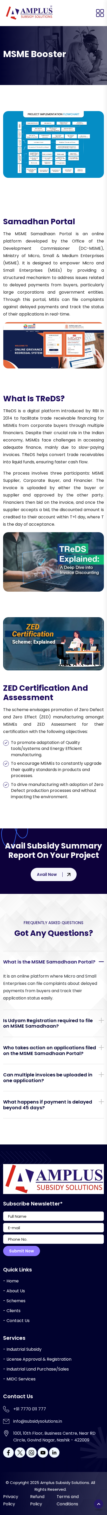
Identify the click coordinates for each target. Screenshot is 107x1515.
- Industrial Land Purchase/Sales (36, 1369)
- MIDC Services (19, 1379)
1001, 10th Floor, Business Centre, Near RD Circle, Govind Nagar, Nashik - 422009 (54, 1436)
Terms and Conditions (68, 1500)
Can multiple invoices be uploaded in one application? (47, 1077)
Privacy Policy (10, 1500)
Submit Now (21, 1251)
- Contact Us (16, 1321)
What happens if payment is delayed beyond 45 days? (47, 1105)
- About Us (14, 1291)
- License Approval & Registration (37, 1359)
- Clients (12, 1311)
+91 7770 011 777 (29, 1409)
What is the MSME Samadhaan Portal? (49, 962)
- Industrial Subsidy (22, 1349)
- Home (11, 1281)
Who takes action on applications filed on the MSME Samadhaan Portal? (49, 1050)
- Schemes (14, 1301)
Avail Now (47, 874)
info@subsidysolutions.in (37, 1421)
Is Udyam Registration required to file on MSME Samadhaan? (48, 1023)
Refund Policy (37, 1500)
